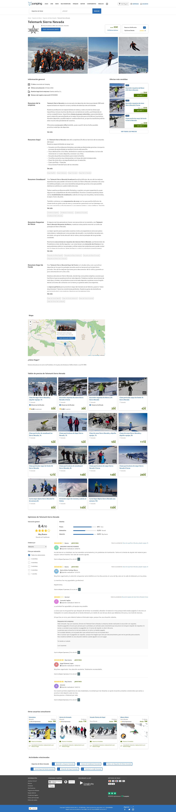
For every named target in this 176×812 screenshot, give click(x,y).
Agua (46, 4)
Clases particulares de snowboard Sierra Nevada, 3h (71, 467)
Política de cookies (32, 800)
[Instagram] (133, 810)
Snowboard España (53, 212)
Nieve (57, 4)
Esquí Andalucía (61, 172)
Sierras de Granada (65, 717)
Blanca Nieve (124, 717)
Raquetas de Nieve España (55, 255)
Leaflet (89, 355)
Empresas (136, 4)
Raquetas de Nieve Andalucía (73, 255)
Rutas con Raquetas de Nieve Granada (119, 764)
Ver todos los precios (129, 131)
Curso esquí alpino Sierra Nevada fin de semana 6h (41, 500)
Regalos (100, 4)
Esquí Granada (73, 172)
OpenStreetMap (95, 355)
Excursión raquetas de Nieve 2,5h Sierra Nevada (100, 399)
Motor (82, 4)
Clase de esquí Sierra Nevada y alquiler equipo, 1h (39, 399)
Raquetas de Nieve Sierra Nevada (57, 258)
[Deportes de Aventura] (35, 4)
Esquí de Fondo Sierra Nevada (56, 301)
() (145, 30)
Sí (78, 559)
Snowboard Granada (81, 212)
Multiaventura (65, 4)
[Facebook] (125, 810)
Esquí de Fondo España (54, 298)
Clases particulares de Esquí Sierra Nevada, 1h (71, 434)
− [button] (30, 324)
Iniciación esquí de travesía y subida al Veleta (72, 500)
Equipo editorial (32, 793)
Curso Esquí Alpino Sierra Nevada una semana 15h (102, 500)
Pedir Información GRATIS (51, 29)
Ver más (139, 95)
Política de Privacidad (33, 797)
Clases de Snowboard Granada (90, 764)
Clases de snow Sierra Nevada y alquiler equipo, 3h (130, 434)
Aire (51, 4)
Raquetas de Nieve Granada (91, 255)
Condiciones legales (33, 795)
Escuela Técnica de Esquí (97, 717)
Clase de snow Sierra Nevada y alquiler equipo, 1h (102, 434)
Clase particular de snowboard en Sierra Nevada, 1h (40, 434)
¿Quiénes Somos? (32, 781)
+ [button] (30, 322)
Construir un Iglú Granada (93, 769)
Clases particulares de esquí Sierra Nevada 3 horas (101, 467)
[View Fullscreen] (30, 328)
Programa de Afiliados (33, 790)
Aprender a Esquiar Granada (65, 764)
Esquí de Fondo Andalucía (70, 298)
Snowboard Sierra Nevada (55, 215)
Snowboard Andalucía (67, 212)
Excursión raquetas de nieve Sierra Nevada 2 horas (71, 399)
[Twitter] (129, 810)
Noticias (30, 783)
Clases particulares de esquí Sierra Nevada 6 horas (131, 467)
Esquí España (51, 172)
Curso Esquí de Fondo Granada (44, 769)
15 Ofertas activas (112, 30)
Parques (75, 4)
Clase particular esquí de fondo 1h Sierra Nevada (131, 399)
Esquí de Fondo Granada (86, 298)
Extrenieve (32, 717)
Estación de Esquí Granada (69, 769)
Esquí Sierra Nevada (85, 172)
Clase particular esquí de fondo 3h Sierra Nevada (41, 467)
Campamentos (91, 4)
